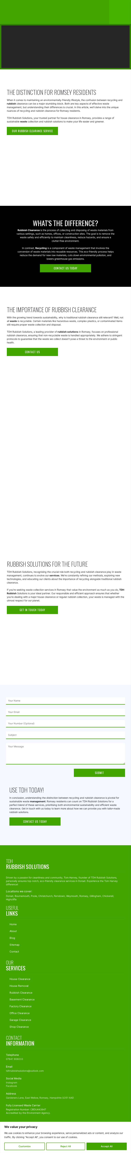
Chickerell (107, 896)
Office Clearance (19, 1013)
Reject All (65, 1146)
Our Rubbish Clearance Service (32, 131)
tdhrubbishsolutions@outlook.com (25, 1070)
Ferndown (59, 896)
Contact (14, 951)
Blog (46, 67)
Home (34, 67)
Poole (34, 896)
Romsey (50, 464)
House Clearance (19, 979)
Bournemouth (22, 896)
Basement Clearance (22, 999)
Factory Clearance (20, 1006)
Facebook (11, 1085)
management (37, 801)
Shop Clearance (19, 1026)
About (13, 931)
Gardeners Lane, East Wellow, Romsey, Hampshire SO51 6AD (40, 1097)
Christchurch (45, 896)
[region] (65, 1137)
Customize (25, 1146)
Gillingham (95, 896)
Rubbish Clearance (20, 992)
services (54, 575)
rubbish (11, 103)
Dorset (81, 880)
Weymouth (72, 896)
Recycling (41, 248)
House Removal (18, 985)
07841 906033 (14, 1059)
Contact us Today (65, 268)
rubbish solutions (67, 331)
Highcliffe (11, 899)
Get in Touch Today (32, 610)
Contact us (32, 352)
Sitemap (14, 944)
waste (23, 121)
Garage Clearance (20, 1020)
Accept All (106, 1146)
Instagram (11, 1082)
